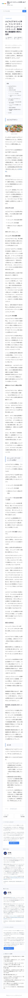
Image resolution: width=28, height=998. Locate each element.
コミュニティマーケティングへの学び (14, 99)
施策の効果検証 (12, 107)
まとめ (9, 112)
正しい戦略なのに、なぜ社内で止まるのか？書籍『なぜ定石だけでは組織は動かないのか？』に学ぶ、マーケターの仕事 (13, 971)
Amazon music (21, 877)
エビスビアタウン (12, 86)
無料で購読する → (14, 842)
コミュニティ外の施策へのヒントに (15, 105)
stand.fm (5, 879)
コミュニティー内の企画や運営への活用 (15, 102)
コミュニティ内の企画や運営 (15, 91)
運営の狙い (11, 88)
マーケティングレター (13, 876)
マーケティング (8, 18)
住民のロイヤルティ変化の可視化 (15, 96)
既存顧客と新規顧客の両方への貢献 (15, 110)
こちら (13, 857)
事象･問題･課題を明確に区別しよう (10, 974)
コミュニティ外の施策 (14, 93)
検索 (24, 11)
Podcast (12, 877)
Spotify (15, 877)
